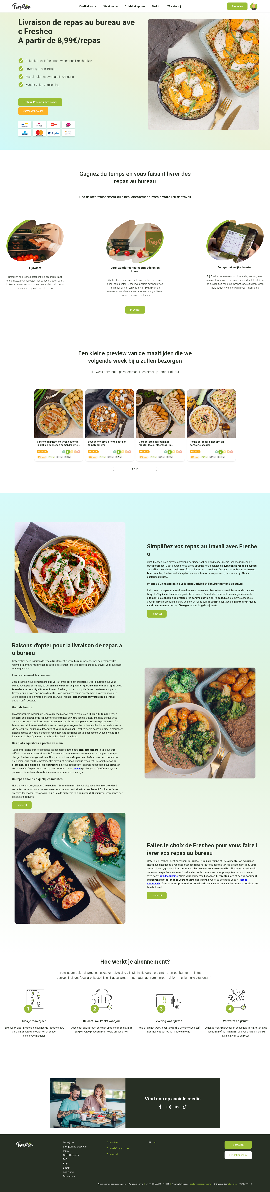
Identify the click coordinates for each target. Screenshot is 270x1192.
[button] (254, 6)
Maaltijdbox (86, 6)
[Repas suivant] (155, 469)
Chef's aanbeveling (33, 111)
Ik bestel (135, 309)
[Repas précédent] (114, 469)
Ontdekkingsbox (238, 1155)
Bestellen (238, 1144)
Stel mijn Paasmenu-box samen (40, 102)
